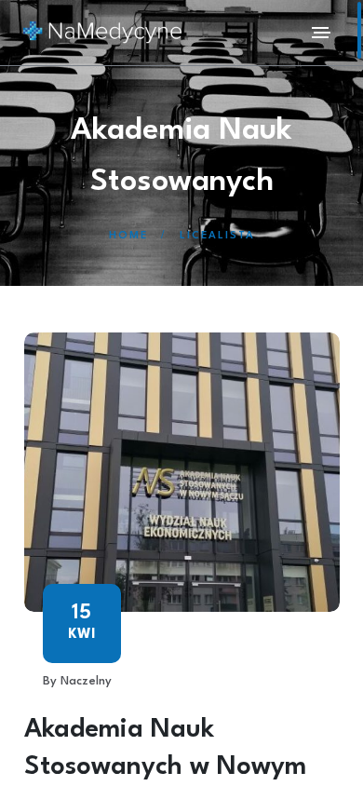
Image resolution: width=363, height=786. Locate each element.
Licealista (217, 236)
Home (128, 236)
